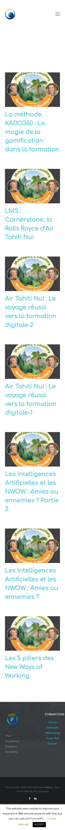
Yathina (48, 787)
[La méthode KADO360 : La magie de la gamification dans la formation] (32, 89)
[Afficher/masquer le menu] (58, 14)
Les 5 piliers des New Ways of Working (29, 667)
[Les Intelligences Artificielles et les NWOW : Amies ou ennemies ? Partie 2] (32, 449)
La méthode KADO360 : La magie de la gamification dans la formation (32, 132)
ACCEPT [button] (39, 824)
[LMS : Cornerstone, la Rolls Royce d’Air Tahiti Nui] (32, 186)
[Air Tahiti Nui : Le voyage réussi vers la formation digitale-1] (32, 361)
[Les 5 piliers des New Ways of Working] (32, 633)
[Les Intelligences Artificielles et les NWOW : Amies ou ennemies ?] (32, 546)
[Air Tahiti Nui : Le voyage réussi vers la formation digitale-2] (32, 274)
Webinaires (52, 733)
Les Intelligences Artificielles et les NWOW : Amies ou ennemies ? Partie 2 (32, 491)
